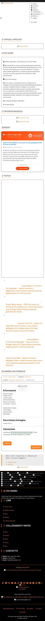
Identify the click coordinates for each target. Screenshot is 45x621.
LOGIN (34, 22)
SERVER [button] (35, 10)
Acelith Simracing (9, 510)
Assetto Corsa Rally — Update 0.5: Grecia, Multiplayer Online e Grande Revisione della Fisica (23, 353)
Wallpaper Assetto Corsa (16, 380)
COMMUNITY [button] (36, 12)
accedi (10, 464)
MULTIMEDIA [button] (36, 14)
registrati (12, 462)
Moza (6, 514)
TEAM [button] (34, 8)
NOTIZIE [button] (35, 6)
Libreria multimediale (9, 377)
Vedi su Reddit (23, 168)
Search (6, 539)
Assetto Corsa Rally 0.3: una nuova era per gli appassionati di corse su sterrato (22, 143)
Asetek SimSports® (9, 521)
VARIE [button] (34, 18)
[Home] (7, 3)
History (6, 542)
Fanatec (6, 517)
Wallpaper (28, 377)
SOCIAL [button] (35, 16)
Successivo (36, 447)
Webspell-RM (25, 567)
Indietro (7, 443)
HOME (34, 4)
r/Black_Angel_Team (14, 134)
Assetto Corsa (8, 507)
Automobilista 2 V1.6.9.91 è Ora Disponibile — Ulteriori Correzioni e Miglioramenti (24, 283)
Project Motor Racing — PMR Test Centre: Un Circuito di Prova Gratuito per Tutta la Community (23, 299)
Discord (6, 535)
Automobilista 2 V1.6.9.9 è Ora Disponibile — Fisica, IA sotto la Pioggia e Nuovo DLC (22, 336)
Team (5, 546)
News (6, 532)
